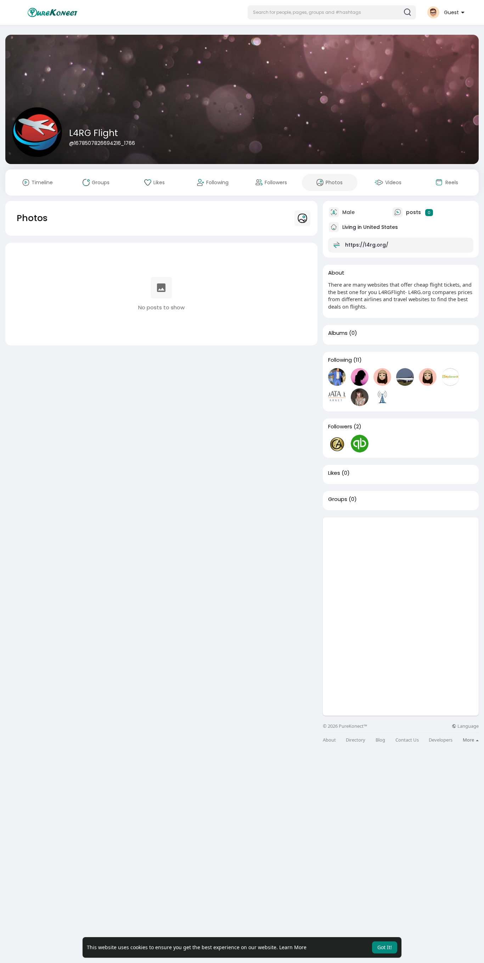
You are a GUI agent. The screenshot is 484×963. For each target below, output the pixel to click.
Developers (440, 740)
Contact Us (407, 740)
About (329, 740)
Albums (338, 333)
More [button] (469, 740)
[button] (332, 12)
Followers (340, 426)
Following (340, 360)
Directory (355, 740)
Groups (337, 499)
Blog (380, 740)
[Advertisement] (401, 566)
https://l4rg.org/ (366, 244)
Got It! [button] (384, 947)
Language (467, 726)
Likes (334, 473)
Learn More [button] (292, 947)
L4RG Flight (93, 133)
